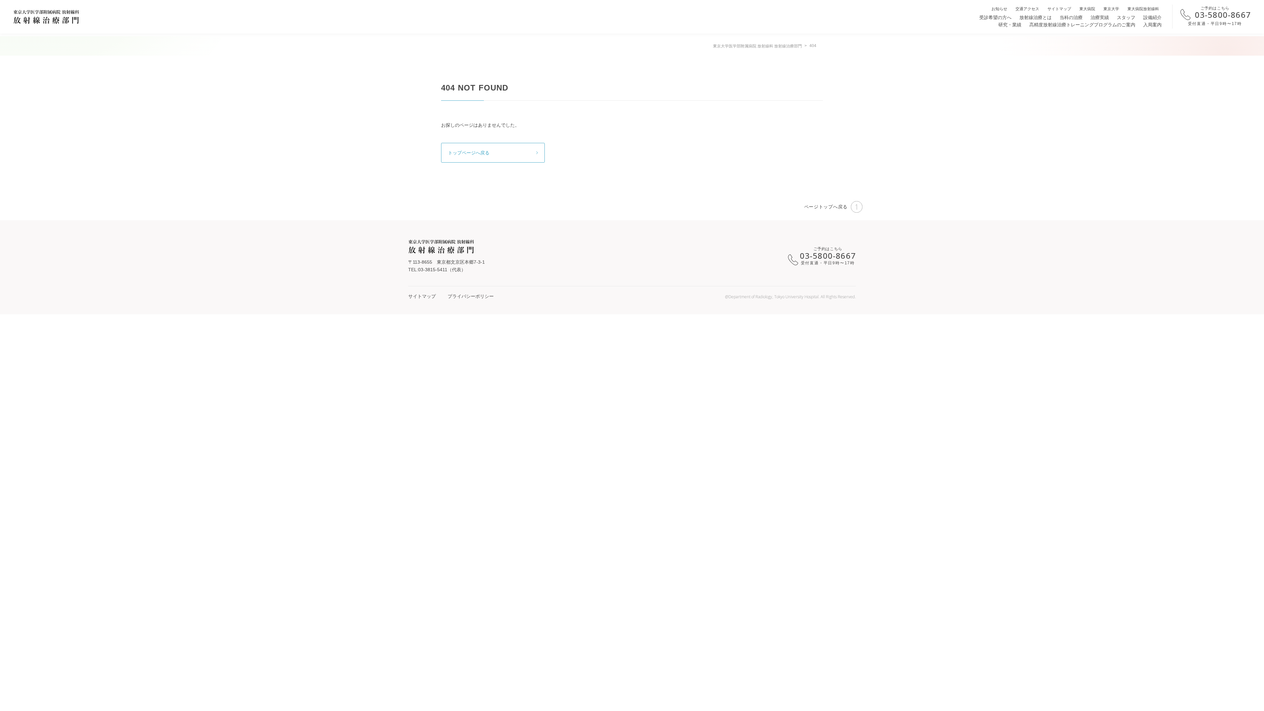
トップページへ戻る (468, 152)
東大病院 (1087, 9)
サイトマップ (1059, 9)
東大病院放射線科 (1143, 9)
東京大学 (1111, 9)
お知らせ (999, 9)
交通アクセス (1027, 9)
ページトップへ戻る (826, 206)
